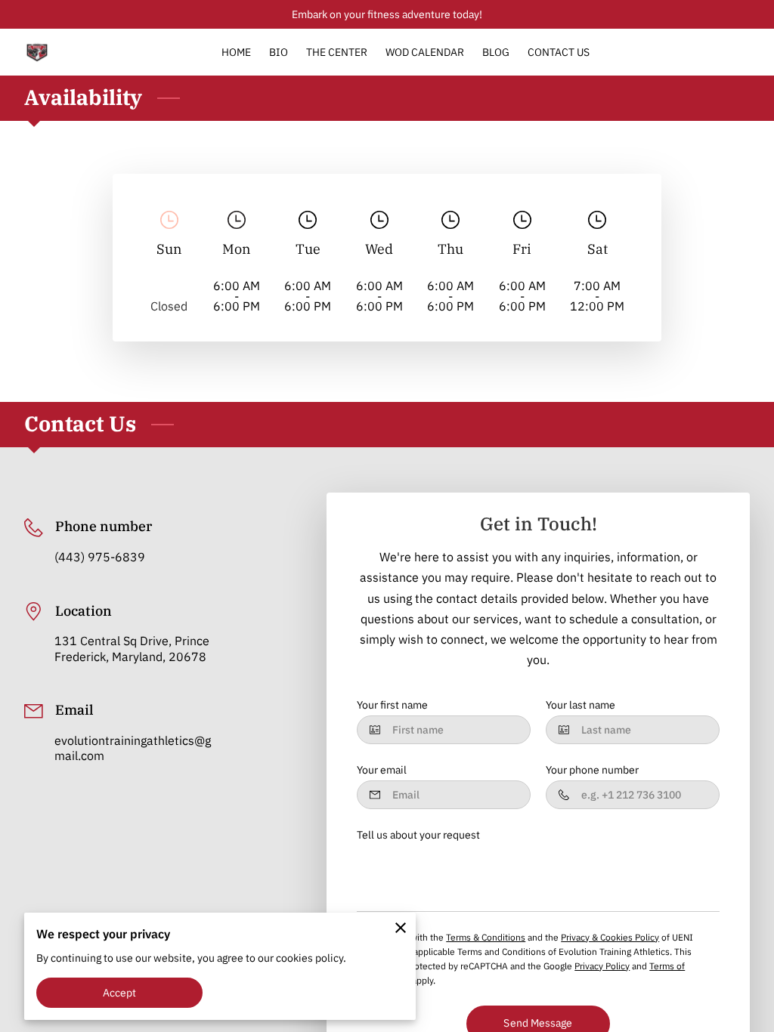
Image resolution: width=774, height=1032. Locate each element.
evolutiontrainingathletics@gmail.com (132, 748)
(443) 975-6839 (99, 556)
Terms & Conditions (485, 937)
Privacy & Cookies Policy (610, 937)
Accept (120, 992)
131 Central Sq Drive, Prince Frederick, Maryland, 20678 (131, 648)
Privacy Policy (602, 965)
